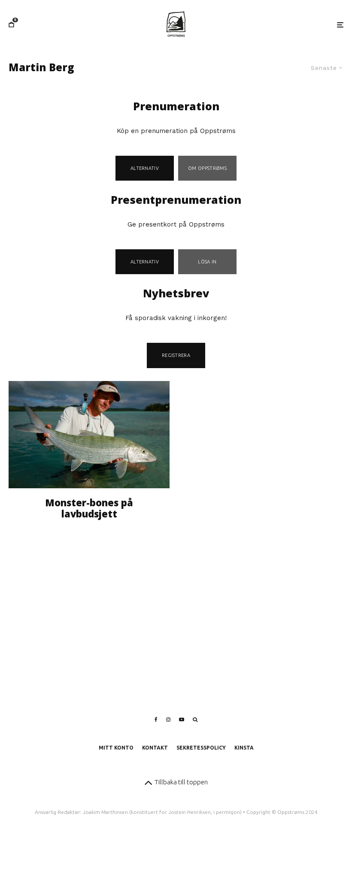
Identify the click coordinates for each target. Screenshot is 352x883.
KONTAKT (155, 747)
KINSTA (244, 747)
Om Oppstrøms (207, 168)
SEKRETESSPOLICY (201, 747)
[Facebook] (156, 719)
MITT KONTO (116, 747)
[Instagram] (168, 719)
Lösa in (207, 261)
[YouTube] (181, 719)
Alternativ (144, 168)
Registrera (176, 355)
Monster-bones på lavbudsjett (89, 508)
